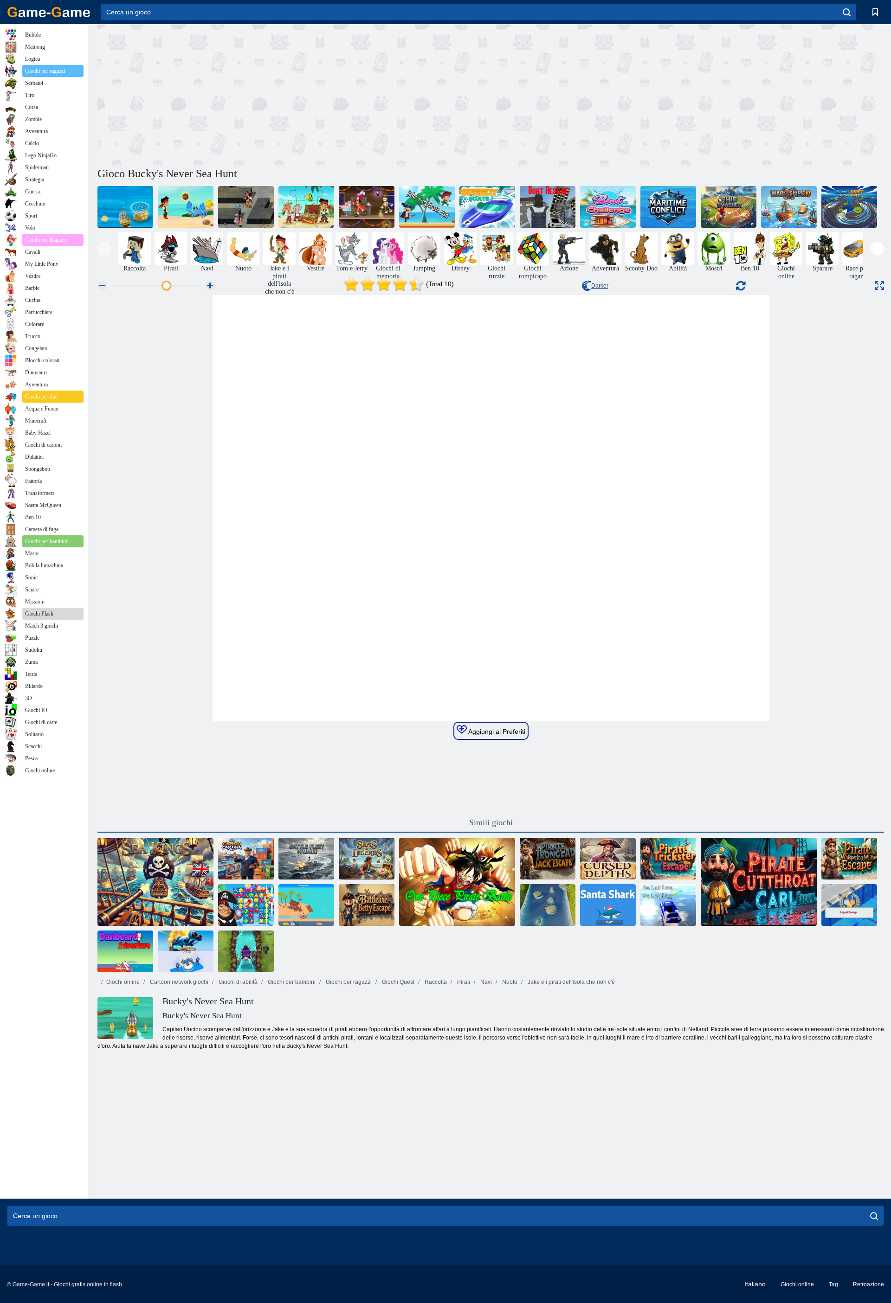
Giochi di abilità (237, 982)
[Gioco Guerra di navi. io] (789, 207)
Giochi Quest (397, 982)
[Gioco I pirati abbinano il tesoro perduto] (246, 905)
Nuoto (509, 982)
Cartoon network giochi (178, 982)
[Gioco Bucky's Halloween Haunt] (366, 207)
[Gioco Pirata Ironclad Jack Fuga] (547, 858)
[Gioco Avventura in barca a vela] (306, 905)
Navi (485, 982)
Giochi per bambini (291, 982)
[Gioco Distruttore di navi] (728, 207)
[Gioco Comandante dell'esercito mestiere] (185, 951)
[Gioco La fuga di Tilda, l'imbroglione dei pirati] (668, 858)
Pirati (463, 982)
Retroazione (868, 1284)
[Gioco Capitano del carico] (246, 858)
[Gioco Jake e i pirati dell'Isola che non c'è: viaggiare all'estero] (125, 207)
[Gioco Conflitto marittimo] (668, 207)
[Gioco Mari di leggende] (366, 858)
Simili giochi (491, 822)
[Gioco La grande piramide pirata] (246, 207)
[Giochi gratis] (48, 12)
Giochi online (123, 982)
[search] (847, 12)
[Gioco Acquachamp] (849, 905)
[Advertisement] (294, 94)
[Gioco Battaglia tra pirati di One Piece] (457, 882)
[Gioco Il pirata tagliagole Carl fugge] (759, 882)
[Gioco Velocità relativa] (668, 905)
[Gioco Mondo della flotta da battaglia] (306, 858)
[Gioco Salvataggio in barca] (547, 207)
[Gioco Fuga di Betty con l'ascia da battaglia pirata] (366, 905)
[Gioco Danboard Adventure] (125, 951)
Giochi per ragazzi (348, 982)
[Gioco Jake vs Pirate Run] (427, 207)
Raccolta (435, 982)
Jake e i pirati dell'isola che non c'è (570, 982)
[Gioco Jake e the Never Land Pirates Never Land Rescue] (185, 207)
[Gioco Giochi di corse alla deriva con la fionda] (849, 207)
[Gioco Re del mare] (155, 882)
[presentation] (104, 248)
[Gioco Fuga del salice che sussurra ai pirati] (849, 858)
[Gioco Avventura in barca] (246, 951)
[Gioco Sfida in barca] (608, 207)
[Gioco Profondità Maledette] (608, 858)
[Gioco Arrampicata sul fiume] (547, 905)
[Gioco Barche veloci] (487, 207)
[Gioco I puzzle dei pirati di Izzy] (306, 207)
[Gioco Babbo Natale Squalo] (608, 905)
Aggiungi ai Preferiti (496, 731)
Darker (599, 285)
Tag (833, 1284)
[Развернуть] (879, 285)
